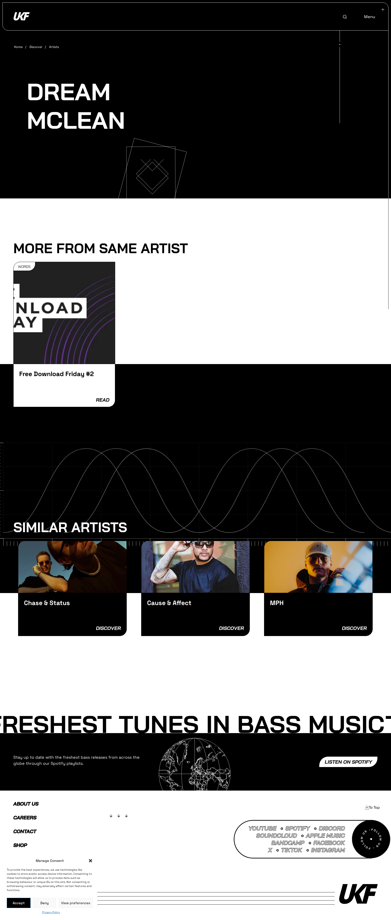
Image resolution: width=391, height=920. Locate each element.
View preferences (75, 903)
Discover (35, 47)
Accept (19, 903)
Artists (54, 47)
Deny (44, 903)
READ (102, 399)
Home (18, 47)
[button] (90, 860)
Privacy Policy (51, 912)
